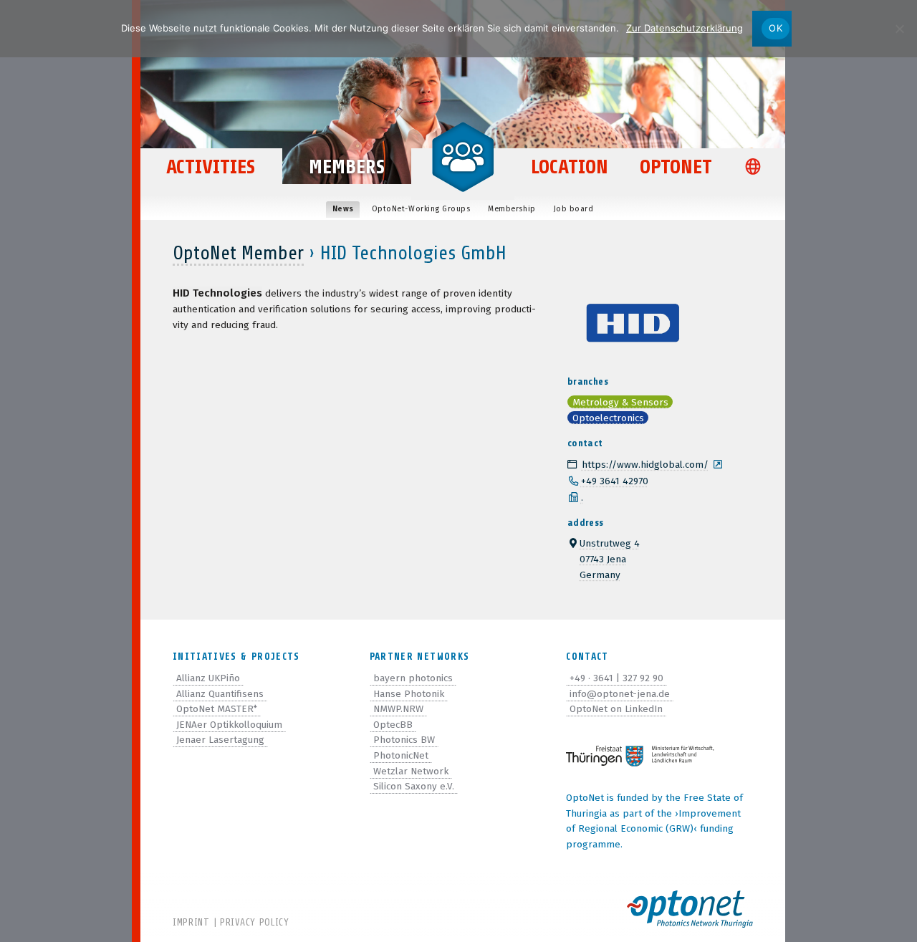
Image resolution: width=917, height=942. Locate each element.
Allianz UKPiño (208, 678)
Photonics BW (404, 740)
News (343, 208)
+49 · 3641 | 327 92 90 (616, 678)
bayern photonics (413, 678)
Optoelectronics (608, 418)
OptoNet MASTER (216, 709)
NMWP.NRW (398, 709)
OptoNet (676, 166)
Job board (574, 208)
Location (569, 166)
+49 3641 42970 (614, 481)
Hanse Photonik (408, 694)
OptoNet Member (238, 252)
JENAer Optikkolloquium (229, 724)
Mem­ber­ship (511, 208)
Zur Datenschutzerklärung (684, 28)
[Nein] (899, 28)
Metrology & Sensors (620, 402)
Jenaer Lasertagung (220, 740)
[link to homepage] (462, 156)
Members (347, 166)
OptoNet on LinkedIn (616, 709)
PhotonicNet (400, 755)
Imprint (191, 922)
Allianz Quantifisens (220, 694)
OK (775, 28)
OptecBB (393, 724)
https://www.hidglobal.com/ (645, 464)
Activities (210, 166)
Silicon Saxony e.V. (413, 786)
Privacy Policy (254, 922)
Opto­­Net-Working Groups (421, 208)
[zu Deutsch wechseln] (756, 168)
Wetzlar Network (410, 771)
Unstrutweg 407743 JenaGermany (610, 559)
